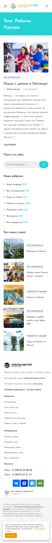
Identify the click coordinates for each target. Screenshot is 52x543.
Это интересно (12, 77)
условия (6, 509)
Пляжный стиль (14, 209)
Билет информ (13, 184)
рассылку (37, 383)
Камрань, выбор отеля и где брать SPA (36, 320)
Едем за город (14, 197)
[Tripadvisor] (40, 483)
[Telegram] (32, 483)
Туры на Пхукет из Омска (36, 343)
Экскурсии (12, 216)
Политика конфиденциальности (28, 506)
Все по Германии (15, 190)
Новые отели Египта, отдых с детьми (37, 274)
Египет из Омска (35, 297)
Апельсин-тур (13, 89)
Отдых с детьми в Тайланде (25, 83)
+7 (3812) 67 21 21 (22, 474)
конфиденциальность (34, 378)
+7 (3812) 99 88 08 (22, 470)
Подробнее (10, 144)
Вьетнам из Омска (36, 251)
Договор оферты (34, 389)
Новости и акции (15, 203)
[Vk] (16, 483)
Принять (11, 535)
